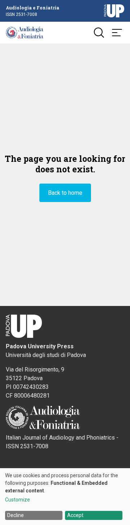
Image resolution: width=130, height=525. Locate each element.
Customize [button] (17, 500)
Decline (15, 515)
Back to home (65, 192)
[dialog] (65, 496)
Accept (75, 515)
